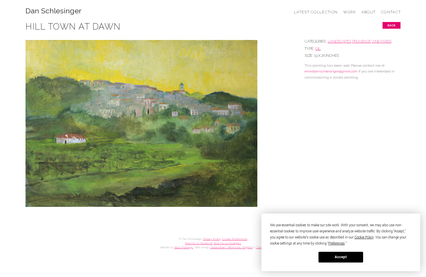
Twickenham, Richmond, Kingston (231, 247)
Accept (341, 257)
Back (391, 25)
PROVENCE (361, 41)
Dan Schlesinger (53, 10)
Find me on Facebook (199, 243)
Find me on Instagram (227, 243)
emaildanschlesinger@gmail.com (331, 71)
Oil (318, 48)
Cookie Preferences (234, 238)
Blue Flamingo (183, 247)
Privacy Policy (212, 238)
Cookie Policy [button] (364, 237)
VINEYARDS (381, 41)
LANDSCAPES (339, 41)
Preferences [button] (336, 243)
